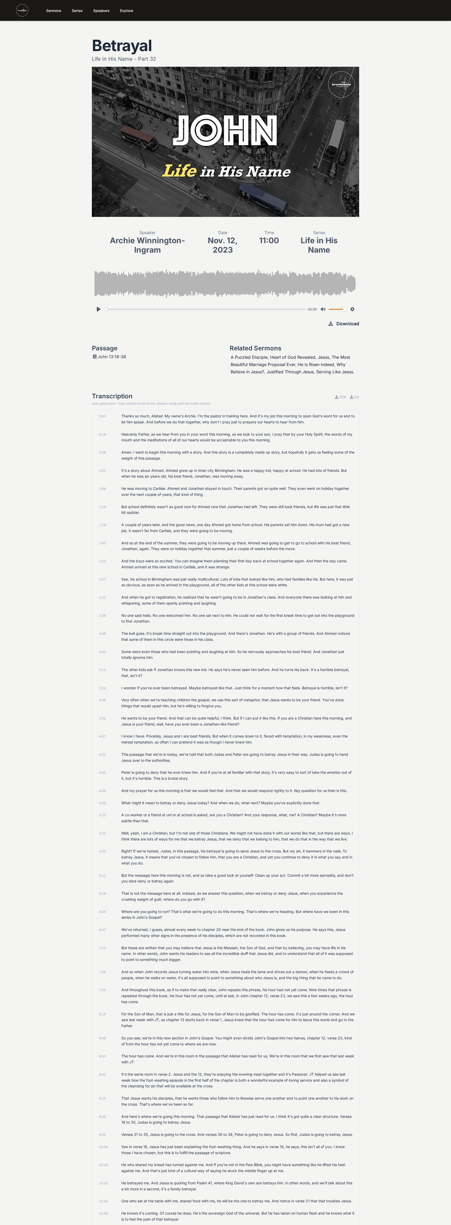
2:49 (102, 634)
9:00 (102, 1074)
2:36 (102, 616)
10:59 (103, 1213)
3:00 (102, 652)
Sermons (53, 10)
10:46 (103, 1201)
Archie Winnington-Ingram (147, 245)
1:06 (102, 489)
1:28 (102, 525)
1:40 (102, 543)
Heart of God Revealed (292, 357)
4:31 (102, 755)
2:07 (102, 579)
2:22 (102, 597)
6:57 (102, 930)
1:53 (102, 561)
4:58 (102, 791)
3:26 (102, 688)
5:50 (102, 851)
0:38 (102, 452)
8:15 (102, 1014)
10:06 (103, 1147)
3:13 (102, 670)
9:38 (102, 1117)
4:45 (102, 773)
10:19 (103, 1165)
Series (77, 10)
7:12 (102, 948)
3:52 (102, 718)
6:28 (102, 893)
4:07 (102, 736)
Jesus (323, 357)
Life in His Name (319, 245)
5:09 (102, 803)
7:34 (102, 972)
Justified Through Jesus (290, 371)
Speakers (101, 10)
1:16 (102, 507)
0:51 (102, 471)
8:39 (102, 1038)
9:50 (102, 1135)
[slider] (205, 309)
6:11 (102, 875)
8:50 (102, 1056)
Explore (126, 10)
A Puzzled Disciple (249, 357)
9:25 (102, 1098)
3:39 (102, 700)
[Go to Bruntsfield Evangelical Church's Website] (17, 10)
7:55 (102, 990)
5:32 (102, 833)
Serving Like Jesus (334, 371)
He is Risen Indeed (316, 364)
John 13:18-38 (112, 356)
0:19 (102, 434)
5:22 (102, 815)
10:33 (103, 1183)
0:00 (102, 416)
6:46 (102, 912)
